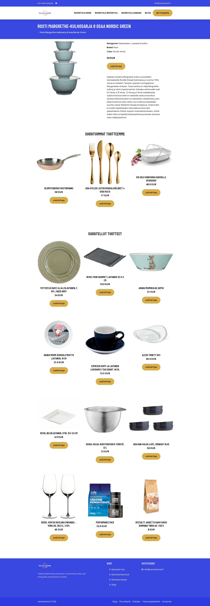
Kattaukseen (124, 43)
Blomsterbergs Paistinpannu (58, 188)
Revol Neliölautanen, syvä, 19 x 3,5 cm (59, 433)
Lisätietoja (116, 66)
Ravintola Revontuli (106, 13)
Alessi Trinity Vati (151, 354)
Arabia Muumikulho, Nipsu (151, 288)
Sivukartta (166, 601)
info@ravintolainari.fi (162, 3)
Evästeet (136, 601)
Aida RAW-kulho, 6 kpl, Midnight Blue (151, 444)
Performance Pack (105, 522)
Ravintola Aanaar (131, 13)
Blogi (148, 13)
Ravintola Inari (82, 13)
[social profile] (56, 3)
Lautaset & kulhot (139, 43)
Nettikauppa (162, 13)
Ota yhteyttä (125, 601)
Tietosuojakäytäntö (151, 601)
